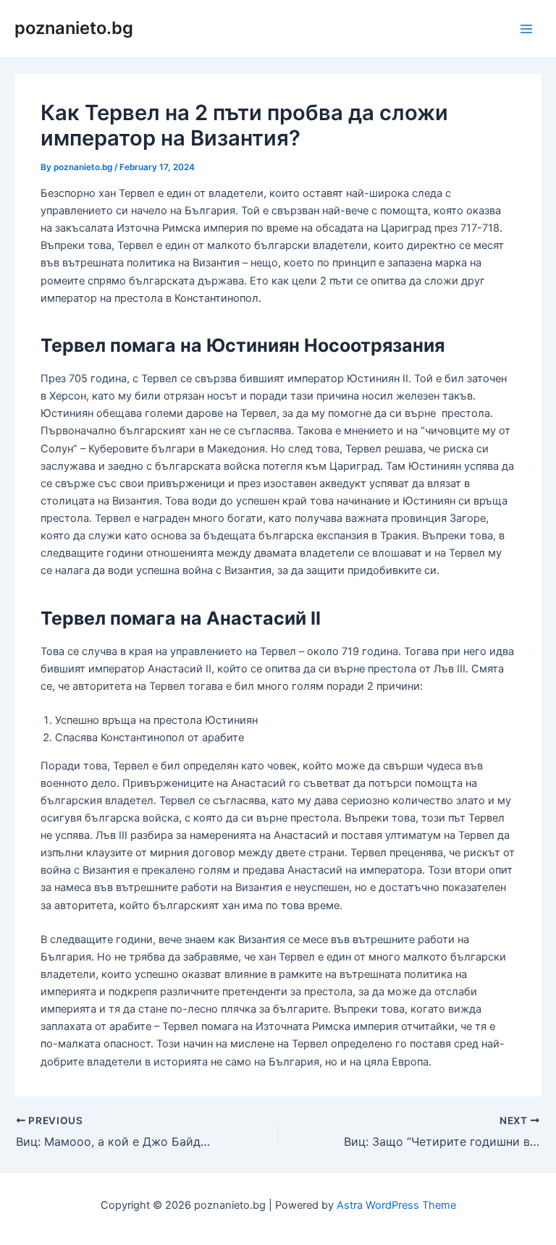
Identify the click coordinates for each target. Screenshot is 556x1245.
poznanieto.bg (73, 27)
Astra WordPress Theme (396, 1205)
